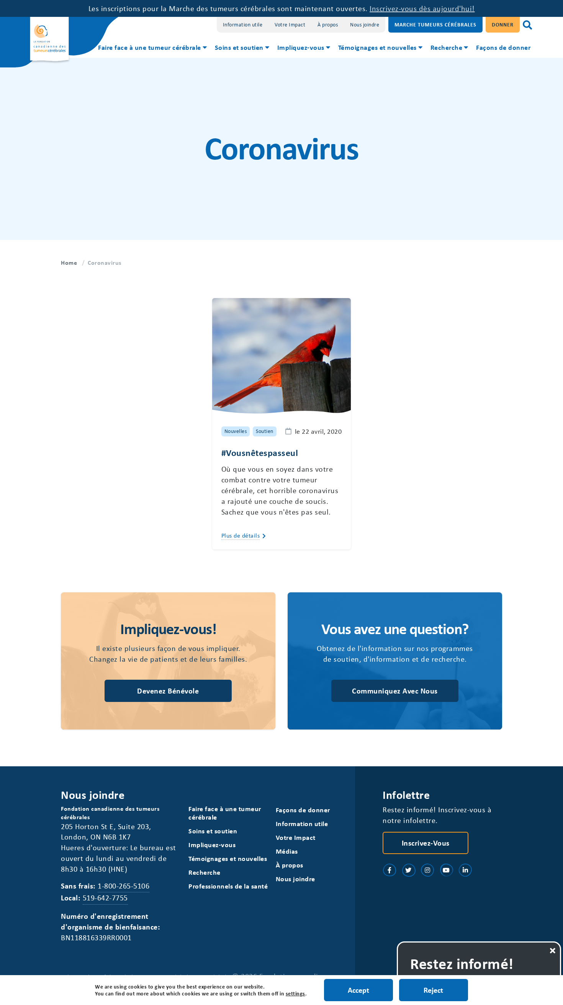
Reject (433, 990)
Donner (503, 24)
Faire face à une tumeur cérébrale (149, 47)
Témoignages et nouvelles (377, 47)
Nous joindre (364, 24)
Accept (358, 990)
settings (295, 993)
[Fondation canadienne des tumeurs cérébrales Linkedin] (465, 870)
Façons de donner (503, 47)
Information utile (243, 24)
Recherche (446, 47)
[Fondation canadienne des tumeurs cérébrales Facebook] (389, 870)
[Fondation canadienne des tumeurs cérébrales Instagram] (427, 870)
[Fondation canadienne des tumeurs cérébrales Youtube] (446, 870)
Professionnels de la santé (228, 886)
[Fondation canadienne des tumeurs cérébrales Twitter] (409, 870)
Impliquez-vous (300, 47)
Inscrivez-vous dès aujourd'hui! (422, 8)
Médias (287, 851)
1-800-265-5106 (123, 885)
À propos (328, 24)
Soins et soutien (239, 47)
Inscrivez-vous (426, 843)
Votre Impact (290, 24)
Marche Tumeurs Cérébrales (435, 24)
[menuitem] (151, 48)
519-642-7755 (105, 897)
